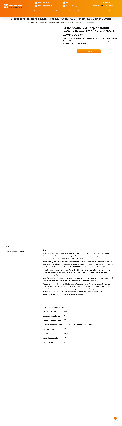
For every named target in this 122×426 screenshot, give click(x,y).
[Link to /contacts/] (101, 2)
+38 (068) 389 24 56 (45, 6)
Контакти (107, 3)
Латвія (66, 333)
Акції (68, 2)
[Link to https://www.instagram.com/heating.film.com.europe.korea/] (95, 2)
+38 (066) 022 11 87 (44, 2)
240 (65, 338)
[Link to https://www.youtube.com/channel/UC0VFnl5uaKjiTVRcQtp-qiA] (98, 2)
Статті (68, 6)
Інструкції (76, 6)
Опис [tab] (7, 247)
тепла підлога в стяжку (82, 324)
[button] (64, 15)
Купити (89, 51)
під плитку (68, 324)
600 (65, 311)
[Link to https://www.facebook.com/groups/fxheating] (92, 2)
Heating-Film (33, 22)
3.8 (65, 320)
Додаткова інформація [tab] (14, 251)
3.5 (65, 329)
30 (65, 316)
